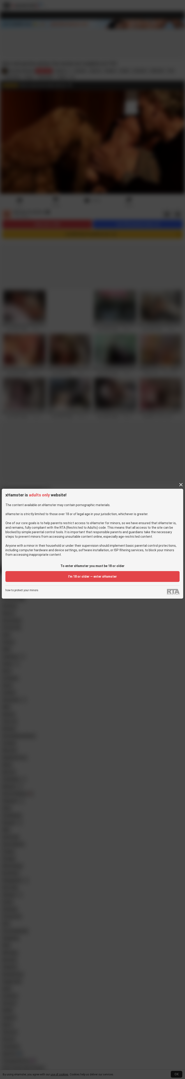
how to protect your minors (21, 590)
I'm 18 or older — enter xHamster (92, 576)
